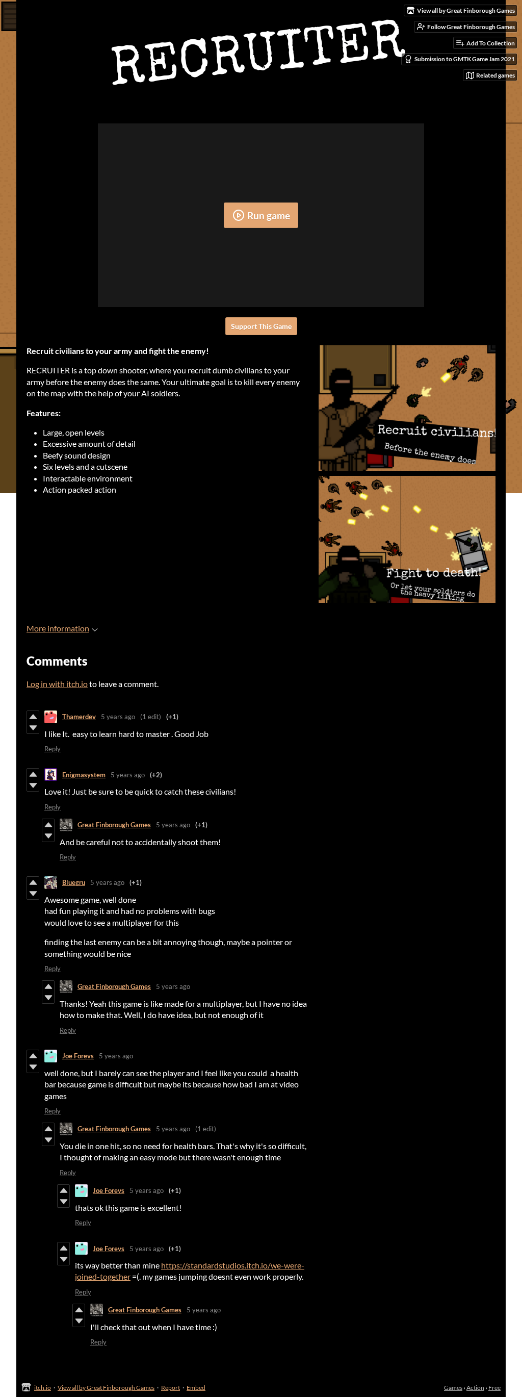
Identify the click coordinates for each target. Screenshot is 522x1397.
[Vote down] (33, 727)
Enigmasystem (84, 775)
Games (453, 1387)
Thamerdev (79, 717)
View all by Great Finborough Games (106, 1387)
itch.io (42, 1387)
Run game (268, 215)
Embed (196, 1387)
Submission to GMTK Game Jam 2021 (464, 59)
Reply (52, 749)
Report (170, 1387)
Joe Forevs (78, 1056)
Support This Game (261, 326)
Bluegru (73, 882)
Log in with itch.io (57, 684)
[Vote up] (33, 716)
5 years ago (118, 717)
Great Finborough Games (114, 825)
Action (475, 1387)
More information (58, 628)
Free (494, 1387)
